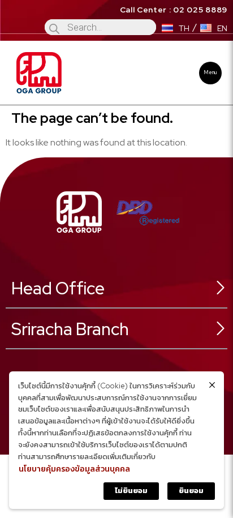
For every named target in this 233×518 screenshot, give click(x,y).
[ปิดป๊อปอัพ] (212, 385)
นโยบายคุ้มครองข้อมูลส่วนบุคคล (74, 469)
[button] (210, 73)
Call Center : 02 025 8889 (174, 10)
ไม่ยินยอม (131, 490)
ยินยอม (191, 490)
